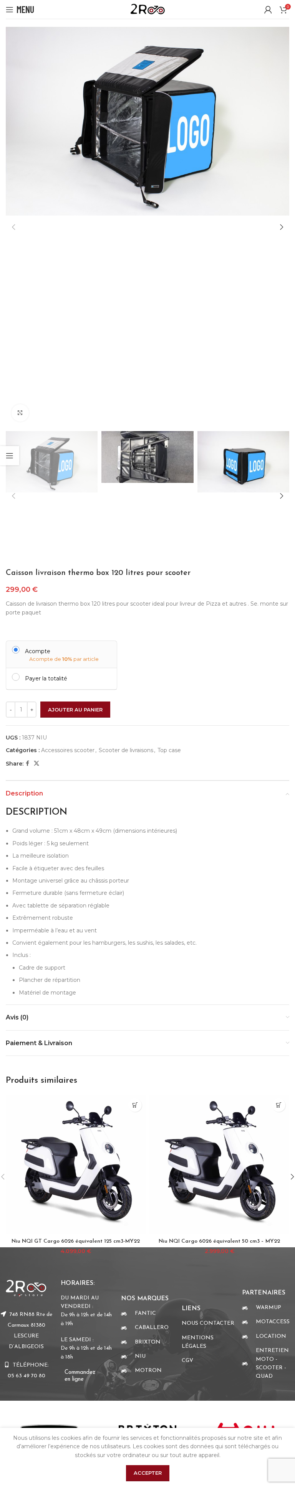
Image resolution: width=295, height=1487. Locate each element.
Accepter (148, 1473)
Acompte (37, 651)
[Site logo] (147, 8)
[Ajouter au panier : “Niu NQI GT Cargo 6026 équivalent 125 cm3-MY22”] (135, 1105)
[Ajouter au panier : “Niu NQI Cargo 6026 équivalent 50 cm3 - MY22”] (278, 1105)
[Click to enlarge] (20, 413)
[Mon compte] (268, 9)
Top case (169, 750)
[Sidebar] (9, 455)
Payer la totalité (46, 678)
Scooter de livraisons (126, 750)
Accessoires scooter (67, 750)
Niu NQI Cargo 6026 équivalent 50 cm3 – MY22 (219, 1241)
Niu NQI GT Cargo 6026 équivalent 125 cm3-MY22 (76, 1241)
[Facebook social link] (27, 763)
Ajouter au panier (75, 709)
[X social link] (36, 763)
